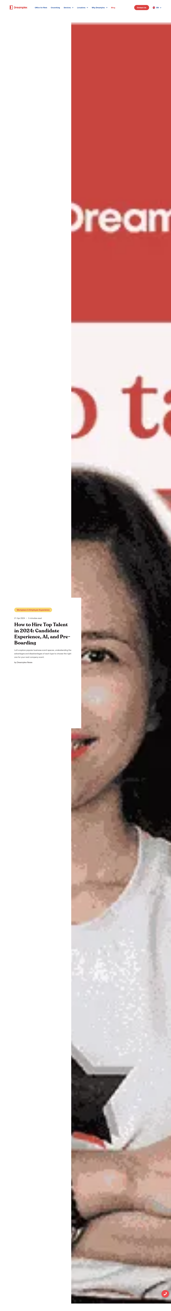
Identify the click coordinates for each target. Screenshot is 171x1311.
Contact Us (141, 7)
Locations (81, 7)
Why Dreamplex (98, 7)
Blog (113, 7)
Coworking (55, 7)
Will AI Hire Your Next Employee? (39, 627)
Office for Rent (41, 7)
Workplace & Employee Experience (33, 610)
